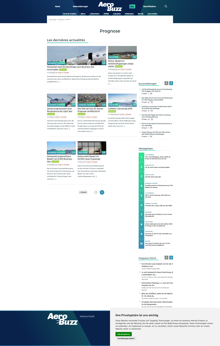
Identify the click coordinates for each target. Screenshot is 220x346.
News (57, 6)
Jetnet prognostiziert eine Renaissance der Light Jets (59, 109)
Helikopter (129, 14)
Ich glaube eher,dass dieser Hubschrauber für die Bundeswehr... (157, 303)
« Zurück (83, 192)
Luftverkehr (94, 14)
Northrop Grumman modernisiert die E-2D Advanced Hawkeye (157, 107)
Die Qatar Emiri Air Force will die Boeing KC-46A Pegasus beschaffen (157, 99)
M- (149, 102)
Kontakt (91, 316)
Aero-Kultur (152, 14)
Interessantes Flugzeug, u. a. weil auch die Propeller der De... (157, 284)
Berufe (140, 14)
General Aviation (70, 14)
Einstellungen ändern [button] (126, 338)
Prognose (61, 19)
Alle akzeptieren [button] (123, 334)
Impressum (84, 316)
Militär (106, 14)
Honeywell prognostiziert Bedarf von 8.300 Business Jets (59, 159)
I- (148, 128)
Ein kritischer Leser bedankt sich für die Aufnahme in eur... (157, 265)
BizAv (83, 14)
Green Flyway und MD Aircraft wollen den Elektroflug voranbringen (156, 133)
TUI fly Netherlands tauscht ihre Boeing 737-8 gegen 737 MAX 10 (157, 90)
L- (148, 94)
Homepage (52, 19)
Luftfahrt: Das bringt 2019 (120, 108)
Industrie (117, 14)
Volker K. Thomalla (63, 73)
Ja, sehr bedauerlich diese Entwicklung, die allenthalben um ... (157, 273)
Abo (132, 6)
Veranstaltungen (80, 6)
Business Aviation (56, 63)
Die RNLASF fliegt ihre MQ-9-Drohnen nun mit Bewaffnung (156, 116)
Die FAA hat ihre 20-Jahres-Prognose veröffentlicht (91, 109)
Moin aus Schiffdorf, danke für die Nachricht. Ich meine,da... (157, 295)
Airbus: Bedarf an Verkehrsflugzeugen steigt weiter (120, 63)
